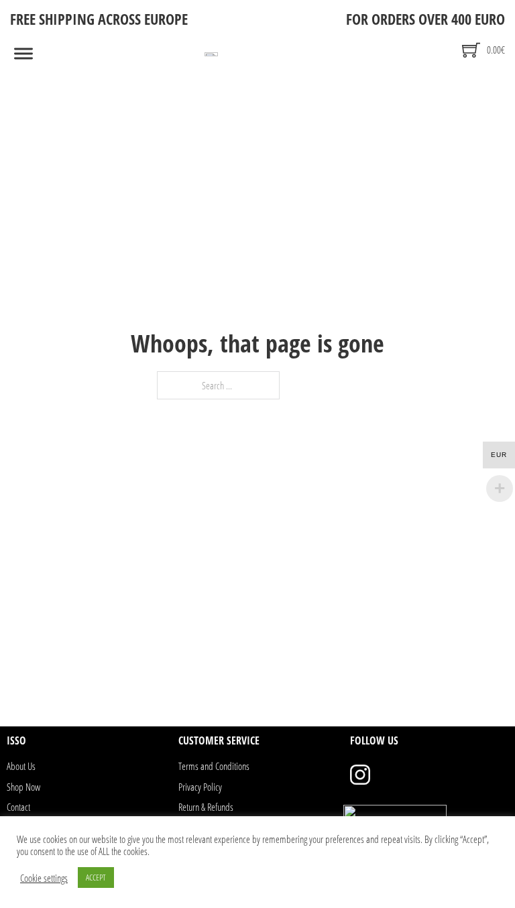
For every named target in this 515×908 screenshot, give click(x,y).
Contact (18, 807)
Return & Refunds (205, 807)
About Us (21, 766)
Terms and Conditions (213, 766)
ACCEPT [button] (96, 877)
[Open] (23, 54)
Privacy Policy (200, 786)
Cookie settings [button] (44, 878)
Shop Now (23, 786)
